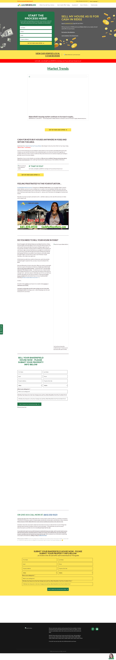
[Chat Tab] (58, 330)
